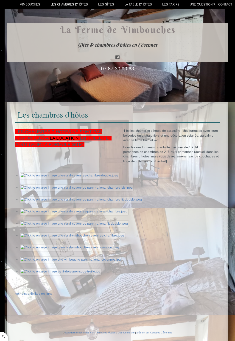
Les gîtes (106, 4)
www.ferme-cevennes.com (80, 332)
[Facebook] (117, 57)
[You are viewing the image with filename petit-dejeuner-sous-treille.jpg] (60, 271)
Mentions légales (106, 332)
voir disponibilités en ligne (34, 293)
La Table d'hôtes (138, 4)
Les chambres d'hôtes (69, 4)
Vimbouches (30, 4)
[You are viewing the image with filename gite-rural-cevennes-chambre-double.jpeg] (69, 175)
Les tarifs (170, 4)
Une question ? (202, 4)
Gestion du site (126, 332)
